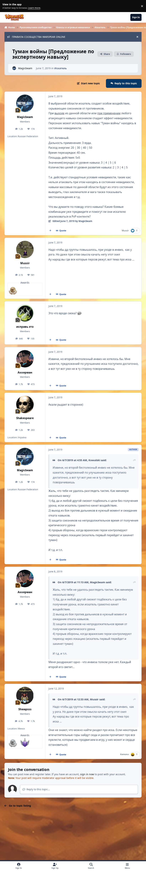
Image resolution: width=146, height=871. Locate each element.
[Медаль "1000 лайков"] (13, 742)
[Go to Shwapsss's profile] (25, 695)
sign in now (87, 774)
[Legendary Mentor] (24, 742)
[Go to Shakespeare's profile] (25, 404)
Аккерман (25, 372)
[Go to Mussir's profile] (25, 249)
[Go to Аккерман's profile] (25, 358)
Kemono (124, 754)
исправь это (25, 327)
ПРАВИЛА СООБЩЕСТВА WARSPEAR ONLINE (38, 37)
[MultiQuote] (50, 230)
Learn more (7, 6)
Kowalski (94, 460)
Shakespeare (25, 418)
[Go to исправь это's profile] (25, 313)
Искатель (60, 68)
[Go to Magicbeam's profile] (14, 68)
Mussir (125, 230)
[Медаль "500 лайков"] (13, 290)
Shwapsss (25, 709)
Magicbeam (25, 68)
